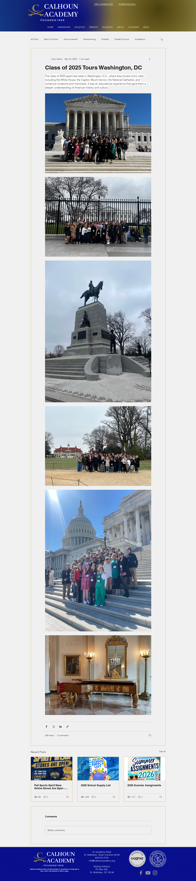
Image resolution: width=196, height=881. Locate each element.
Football (105, 39)
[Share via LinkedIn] (60, 726)
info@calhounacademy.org (102, 860)
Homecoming (89, 39)
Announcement (71, 39)
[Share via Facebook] (46, 726)
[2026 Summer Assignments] (144, 768)
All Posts (34, 39)
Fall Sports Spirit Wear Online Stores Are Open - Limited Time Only (49, 787)
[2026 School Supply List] (98, 768)
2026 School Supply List (96, 785)
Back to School (51, 39)
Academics (140, 39)
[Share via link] (67, 726)
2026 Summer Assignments (144, 785)
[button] (64, 27)
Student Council (122, 39)
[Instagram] (155, 873)
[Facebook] (141, 873)
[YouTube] (148, 873)
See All (162, 751)
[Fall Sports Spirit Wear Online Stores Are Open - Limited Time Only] (51, 768)
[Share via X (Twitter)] (53, 726)
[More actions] (149, 59)
